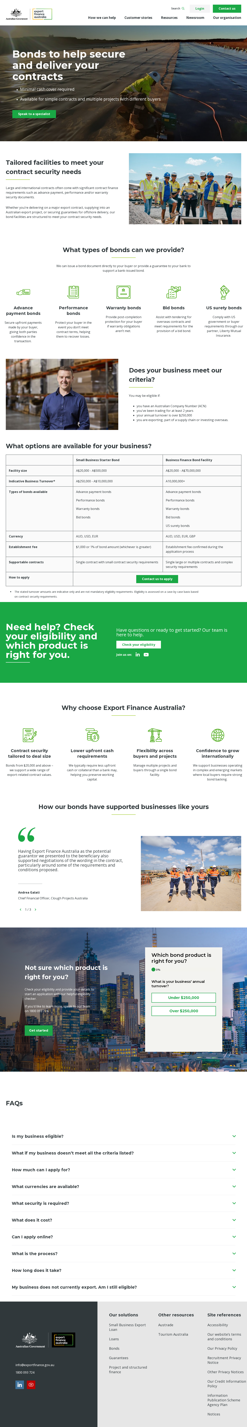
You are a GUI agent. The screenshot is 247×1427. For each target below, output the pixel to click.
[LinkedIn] (138, 654)
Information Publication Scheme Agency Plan (223, 1400)
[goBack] (20, 909)
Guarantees (118, 1358)
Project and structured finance (128, 1369)
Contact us (227, 8)
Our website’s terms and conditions (224, 1336)
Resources (169, 17)
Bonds (114, 1348)
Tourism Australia (173, 1334)
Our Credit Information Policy (226, 1383)
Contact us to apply (157, 579)
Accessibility (217, 1325)
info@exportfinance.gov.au (34, 1365)
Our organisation (227, 17)
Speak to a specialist (34, 114)
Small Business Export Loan (127, 1327)
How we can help (102, 17)
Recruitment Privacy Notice (224, 1360)
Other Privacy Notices (225, 1372)
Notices (213, 1414)
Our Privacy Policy (222, 1348)
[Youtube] (146, 654)
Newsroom (195, 17)
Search (175, 8)
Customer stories (138, 17)
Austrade (165, 1325)
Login (199, 8)
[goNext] (35, 909)
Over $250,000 (183, 1011)
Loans (114, 1339)
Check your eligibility (138, 644)
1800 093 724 (24, 1372)
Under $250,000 (183, 998)
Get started (38, 1030)
